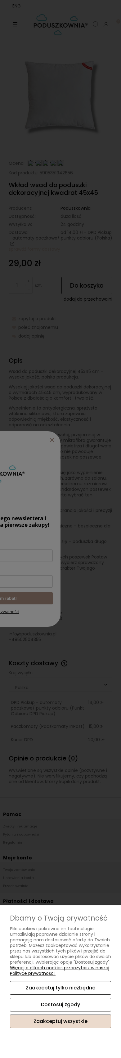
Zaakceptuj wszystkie (60, 1021)
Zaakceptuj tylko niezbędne (60, 987)
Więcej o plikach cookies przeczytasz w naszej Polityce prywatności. (59, 970)
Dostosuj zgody (60, 1004)
